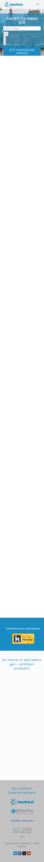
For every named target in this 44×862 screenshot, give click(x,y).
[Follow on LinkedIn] (15, 853)
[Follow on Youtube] (29, 853)
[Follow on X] (24, 853)
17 (19, 610)
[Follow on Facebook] (20, 853)
